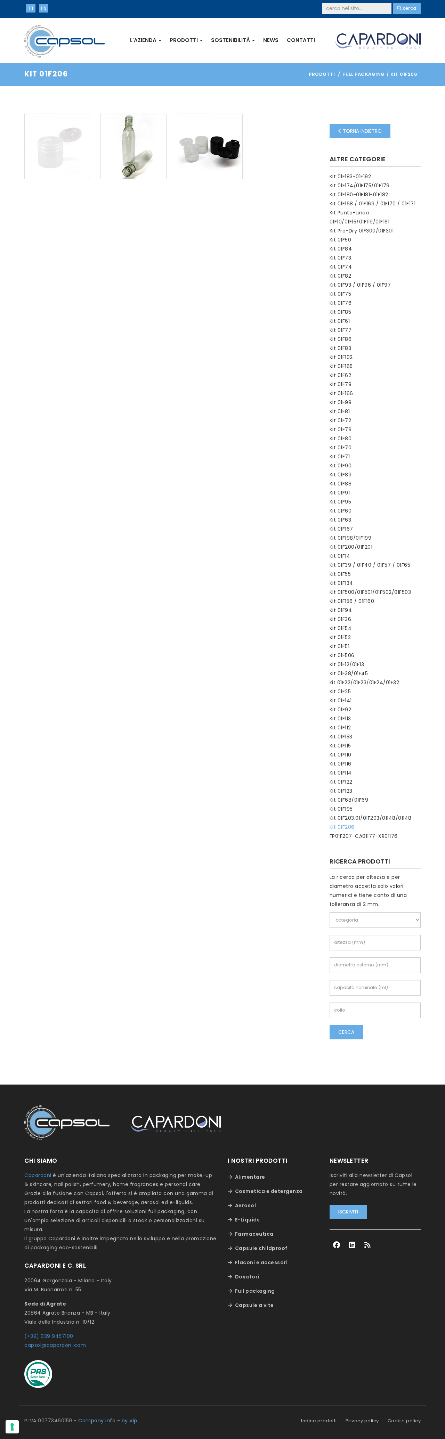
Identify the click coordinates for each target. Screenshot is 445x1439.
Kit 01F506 (342, 655)
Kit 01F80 (341, 438)
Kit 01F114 (341, 772)
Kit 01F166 (341, 393)
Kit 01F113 (340, 718)
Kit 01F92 (340, 709)
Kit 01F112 (340, 727)
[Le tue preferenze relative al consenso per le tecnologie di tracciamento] (12, 1426)
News (270, 40)
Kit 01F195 (341, 809)
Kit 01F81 (340, 411)
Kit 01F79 (341, 429)
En (44, 8)
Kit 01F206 (342, 827)
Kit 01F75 (340, 294)
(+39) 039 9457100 (48, 1336)
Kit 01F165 (341, 366)
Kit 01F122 (341, 781)
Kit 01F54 (341, 628)
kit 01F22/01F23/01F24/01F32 (364, 682)
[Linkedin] (352, 1245)
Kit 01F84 (341, 248)
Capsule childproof (261, 1248)
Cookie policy (404, 1420)
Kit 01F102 (341, 357)
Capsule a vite (254, 1305)
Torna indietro (361, 131)
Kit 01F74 (341, 266)
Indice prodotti (319, 1420)
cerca (346, 1032)
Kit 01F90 (341, 465)
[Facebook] (336, 1245)
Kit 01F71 (340, 456)
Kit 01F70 (341, 447)
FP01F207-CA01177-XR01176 (364, 836)
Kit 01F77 (341, 330)
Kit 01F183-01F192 (350, 176)
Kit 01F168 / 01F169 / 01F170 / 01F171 (373, 203)
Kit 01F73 (340, 257)
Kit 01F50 (340, 239)
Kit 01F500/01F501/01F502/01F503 (370, 592)
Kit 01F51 (340, 646)
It (31, 8)
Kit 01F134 (341, 583)
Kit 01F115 (340, 745)
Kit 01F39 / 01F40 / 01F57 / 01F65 (370, 565)
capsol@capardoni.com (55, 1345)
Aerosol (245, 1205)
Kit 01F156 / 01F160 (352, 601)
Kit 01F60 (341, 510)
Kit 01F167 (341, 528)
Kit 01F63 (340, 519)
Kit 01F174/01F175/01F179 (360, 185)
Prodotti (184, 40)
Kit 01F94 (341, 610)
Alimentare (250, 1177)
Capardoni (37, 1175)
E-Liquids (247, 1219)
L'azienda (144, 40)
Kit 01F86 (341, 339)
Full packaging (255, 1290)
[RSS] (367, 1245)
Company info (96, 1420)
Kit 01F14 (340, 556)
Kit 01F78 (341, 384)
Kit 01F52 (340, 637)
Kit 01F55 (340, 574)
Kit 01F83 (340, 348)
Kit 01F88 (341, 483)
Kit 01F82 (340, 275)
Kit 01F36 (340, 619)
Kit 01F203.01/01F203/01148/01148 (371, 818)
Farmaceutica (254, 1233)
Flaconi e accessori (261, 1262)
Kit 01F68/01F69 (349, 799)
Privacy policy (362, 1420)
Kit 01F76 (341, 303)
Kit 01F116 (340, 763)
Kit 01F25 (340, 691)
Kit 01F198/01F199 (351, 537)
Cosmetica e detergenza (269, 1191)
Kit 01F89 (341, 474)
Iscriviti (348, 1211)
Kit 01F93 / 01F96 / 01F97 (360, 284)
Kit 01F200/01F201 (351, 546)
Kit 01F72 (340, 420)
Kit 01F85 (340, 312)
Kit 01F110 (340, 754)
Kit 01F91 (340, 492)
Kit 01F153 (341, 736)
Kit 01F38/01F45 (349, 673)
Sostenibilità (231, 40)
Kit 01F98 (341, 402)
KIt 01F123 (341, 790)
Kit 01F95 (340, 501)
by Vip (129, 1420)
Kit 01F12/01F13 (347, 664)
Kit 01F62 (340, 375)
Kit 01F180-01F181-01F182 (359, 194)
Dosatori (247, 1276)
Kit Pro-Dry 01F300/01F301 (362, 230)
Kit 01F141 (341, 700)
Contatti (301, 40)
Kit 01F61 (340, 321)
